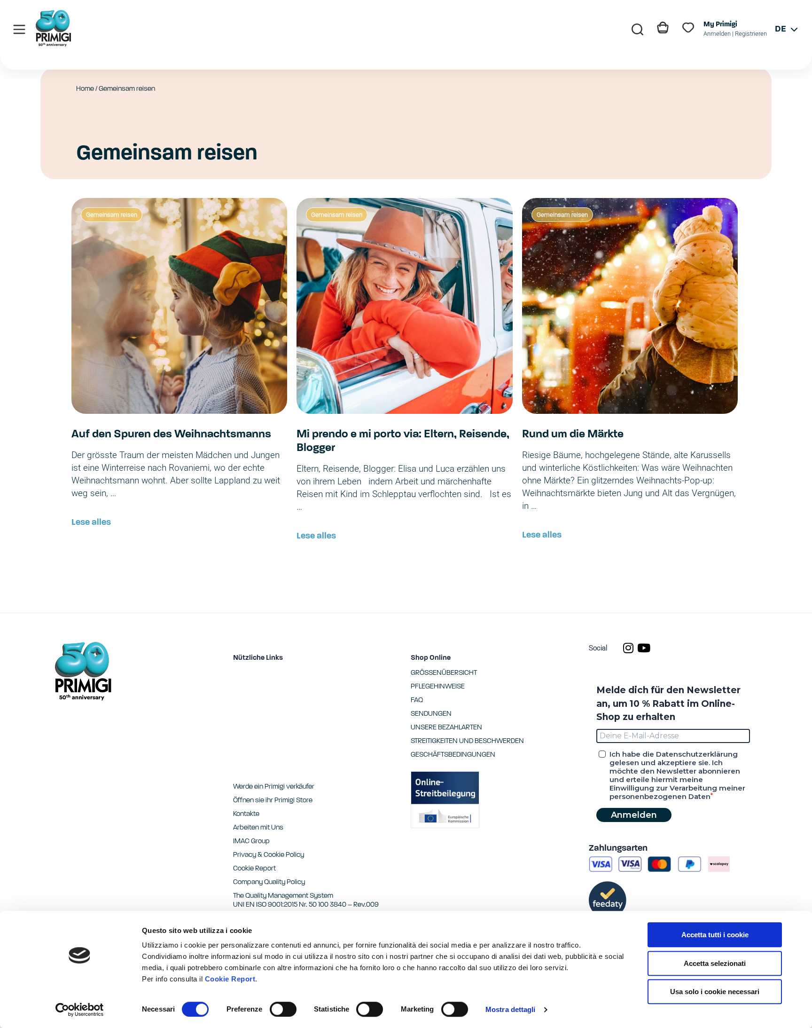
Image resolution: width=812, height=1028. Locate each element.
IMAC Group (251, 841)
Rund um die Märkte (573, 434)
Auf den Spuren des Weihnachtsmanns (171, 434)
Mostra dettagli (510, 1009)
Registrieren (751, 33)
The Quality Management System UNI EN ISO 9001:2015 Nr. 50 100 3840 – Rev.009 (306, 901)
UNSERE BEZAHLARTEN (446, 727)
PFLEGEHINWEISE (438, 686)
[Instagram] (628, 648)
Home (85, 89)
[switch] (283, 1009)
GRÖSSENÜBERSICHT (444, 673)
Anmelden (717, 33)
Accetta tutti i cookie (715, 935)
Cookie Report (230, 979)
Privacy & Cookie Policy (268, 855)
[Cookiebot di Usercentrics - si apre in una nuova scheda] (80, 1010)
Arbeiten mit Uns (258, 827)
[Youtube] (643, 648)
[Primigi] (53, 44)
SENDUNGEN (431, 714)
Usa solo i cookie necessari (714, 992)
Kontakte (246, 814)
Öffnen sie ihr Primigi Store (272, 800)
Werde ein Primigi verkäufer (273, 787)
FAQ (417, 700)
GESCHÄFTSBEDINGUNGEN (453, 755)
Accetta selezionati (715, 963)
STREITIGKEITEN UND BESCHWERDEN (467, 741)
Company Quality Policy (269, 882)
